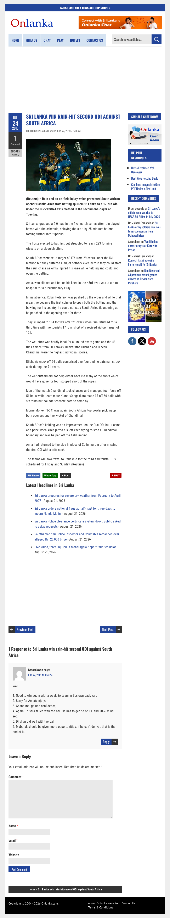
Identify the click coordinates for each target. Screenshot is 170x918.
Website (13, 854)
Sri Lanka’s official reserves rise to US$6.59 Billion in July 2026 (144, 212)
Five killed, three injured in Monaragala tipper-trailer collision (75, 547)
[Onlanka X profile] (142, 339)
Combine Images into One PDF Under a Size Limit (145, 186)
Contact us (94, 40)
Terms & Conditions (100, 907)
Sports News (15, 153)
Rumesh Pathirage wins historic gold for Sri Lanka (142, 262)
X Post (65, 475)
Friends (31, 40)
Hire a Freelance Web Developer (142, 170)
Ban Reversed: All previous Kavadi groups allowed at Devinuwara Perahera (144, 276)
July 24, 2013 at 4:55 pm (40, 675)
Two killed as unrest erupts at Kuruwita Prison (143, 245)
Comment (15, 144)
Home (15, 40)
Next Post (108, 629)
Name (13, 825)
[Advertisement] (85, 80)
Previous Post (25, 629)
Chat (47, 40)
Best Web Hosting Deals (144, 178)
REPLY (116, 475)
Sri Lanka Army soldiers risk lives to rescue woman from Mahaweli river (144, 228)
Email (12, 840)
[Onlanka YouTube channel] (152, 339)
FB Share (33, 475)
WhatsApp (50, 475)
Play (60, 40)
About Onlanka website (103, 903)
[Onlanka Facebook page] (132, 339)
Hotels (75, 40)
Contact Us (128, 903)
